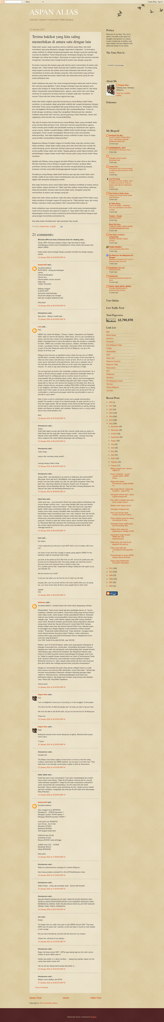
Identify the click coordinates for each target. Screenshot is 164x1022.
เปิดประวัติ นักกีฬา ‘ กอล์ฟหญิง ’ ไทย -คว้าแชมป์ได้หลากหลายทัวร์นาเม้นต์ (120, 208)
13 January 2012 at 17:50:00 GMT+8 (51, 889)
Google (109, 348)
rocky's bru (113, 167)
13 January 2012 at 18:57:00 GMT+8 (51, 909)
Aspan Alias (44, 226)
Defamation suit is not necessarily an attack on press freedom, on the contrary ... (121, 171)
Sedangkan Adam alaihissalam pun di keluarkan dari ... (121, 525)
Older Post (95, 998)
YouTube (109, 391)
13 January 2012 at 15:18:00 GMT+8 (51, 744)
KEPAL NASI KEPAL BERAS (120, 286)
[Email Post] (60, 226)
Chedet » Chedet (115, 216)
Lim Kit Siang (114, 179)
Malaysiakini (111, 368)
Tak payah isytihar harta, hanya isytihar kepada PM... (122, 495)
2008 (111, 579)
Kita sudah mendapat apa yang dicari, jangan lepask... (122, 501)
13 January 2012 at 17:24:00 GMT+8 (51, 875)
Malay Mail (110, 358)
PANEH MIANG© (115, 247)
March (113, 458)
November (115, 430)
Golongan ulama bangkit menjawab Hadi (117, 159)
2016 (111, 409)
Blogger (93, 1017)
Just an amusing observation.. (119, 249)
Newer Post (35, 998)
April (113, 455)
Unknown (41, 602)
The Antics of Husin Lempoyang (117, 236)
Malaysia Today (112, 364)
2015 (111, 413)
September (115, 437)
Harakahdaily (111, 352)
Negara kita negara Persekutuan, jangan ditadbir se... (122, 483)
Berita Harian (111, 335)
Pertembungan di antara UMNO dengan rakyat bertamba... (122, 556)
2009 (111, 575)
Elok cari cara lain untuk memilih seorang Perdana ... (121, 514)
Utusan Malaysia (112, 387)
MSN (108, 355)
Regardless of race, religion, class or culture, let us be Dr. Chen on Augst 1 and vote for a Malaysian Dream (121, 184)
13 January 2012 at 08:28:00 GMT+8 (51, 466)
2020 (111, 402)
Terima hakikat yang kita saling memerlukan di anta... (122, 519)
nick (39, 327)
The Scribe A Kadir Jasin (119, 193)
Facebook (110, 342)
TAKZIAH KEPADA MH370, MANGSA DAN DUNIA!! (118, 289)
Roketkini (109, 378)
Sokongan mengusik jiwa (119, 509)
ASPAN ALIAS (53, 12)
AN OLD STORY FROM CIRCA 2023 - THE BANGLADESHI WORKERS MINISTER (119, 139)
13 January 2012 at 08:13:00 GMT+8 (51, 441)
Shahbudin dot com (117, 268)
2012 (111, 424)
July (113, 444)
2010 (111, 572)
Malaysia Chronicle (113, 361)
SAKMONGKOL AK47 (117, 148)
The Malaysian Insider (114, 381)
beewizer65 (42, 265)
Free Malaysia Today (114, 345)
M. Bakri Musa (114, 204)
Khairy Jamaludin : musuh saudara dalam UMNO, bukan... (120, 476)
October (114, 434)
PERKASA (110, 374)
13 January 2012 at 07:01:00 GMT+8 (51, 418)
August (114, 441)
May (113, 451)
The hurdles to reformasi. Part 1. (120, 150)
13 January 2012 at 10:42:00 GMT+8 (51, 687)
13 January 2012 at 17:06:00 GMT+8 (51, 857)
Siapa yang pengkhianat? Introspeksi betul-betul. (119, 562)
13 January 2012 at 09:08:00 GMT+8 (51, 492)
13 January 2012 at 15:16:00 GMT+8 (51, 719)
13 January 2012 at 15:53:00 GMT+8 (51, 767)
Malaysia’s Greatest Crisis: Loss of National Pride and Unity (121, 260)
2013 (111, 420)
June (113, 448)
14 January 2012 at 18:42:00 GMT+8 (51, 969)
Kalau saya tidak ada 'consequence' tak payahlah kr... (121, 550)
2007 (111, 582)
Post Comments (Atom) (48, 1003)
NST (108, 371)
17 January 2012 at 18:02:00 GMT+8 (51, 983)
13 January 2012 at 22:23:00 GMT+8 (51, 942)
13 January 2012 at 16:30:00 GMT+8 (51, 795)
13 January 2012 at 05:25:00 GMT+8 (51, 306)
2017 (111, 406)
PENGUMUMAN (114, 270)
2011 (111, 568)
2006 (111, 586)
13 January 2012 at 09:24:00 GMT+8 (51, 531)
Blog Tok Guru (115, 224)
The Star (109, 384)
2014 (111, 416)
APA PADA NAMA (115, 218)
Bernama (109, 338)
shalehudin (113, 276)
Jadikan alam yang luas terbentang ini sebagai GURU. (122, 530)
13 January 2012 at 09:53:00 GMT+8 (51, 595)
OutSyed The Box (116, 135)
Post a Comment (41, 987)
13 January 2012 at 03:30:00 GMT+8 (51, 257)
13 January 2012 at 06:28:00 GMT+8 (51, 319)
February (114, 462)
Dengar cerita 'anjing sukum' (120, 506)
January (114, 466)
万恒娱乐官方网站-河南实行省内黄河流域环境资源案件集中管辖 (121, 227)
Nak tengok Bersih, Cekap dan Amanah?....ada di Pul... (121, 490)
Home (66, 998)
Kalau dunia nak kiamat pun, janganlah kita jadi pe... (121, 543)
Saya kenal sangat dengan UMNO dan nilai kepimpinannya (120, 537)
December (115, 426)
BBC (108, 332)
